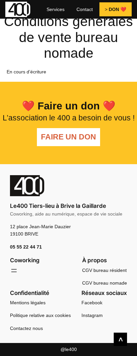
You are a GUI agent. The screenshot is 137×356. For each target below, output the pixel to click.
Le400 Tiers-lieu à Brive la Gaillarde (58, 206)
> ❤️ (115, 9)
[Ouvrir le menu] (14, 271)
